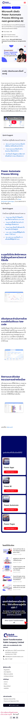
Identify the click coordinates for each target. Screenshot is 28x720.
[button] (25, 72)
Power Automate (6, 7)
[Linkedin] (17, 717)
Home (3, 39)
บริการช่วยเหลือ (7, 696)
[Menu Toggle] (24, 2)
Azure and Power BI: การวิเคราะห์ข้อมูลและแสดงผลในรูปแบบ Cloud (19, 550)
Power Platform (16, 7)
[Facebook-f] (11, 717)
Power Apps (11, 201)
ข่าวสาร (7, 39)
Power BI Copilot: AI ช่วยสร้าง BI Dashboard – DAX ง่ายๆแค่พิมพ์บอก (19, 578)
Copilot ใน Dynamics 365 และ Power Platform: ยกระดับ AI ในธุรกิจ (19, 568)
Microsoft (10, 427)
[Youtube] (14, 717)
